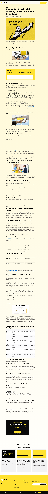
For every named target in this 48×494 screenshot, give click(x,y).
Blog (14, 483)
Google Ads (14, 150)
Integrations (18, 2)
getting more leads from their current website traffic (22, 157)
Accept (39, 492)
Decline (36, 492)
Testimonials (22, 2)
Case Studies (27, 2)
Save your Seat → (32, 0)
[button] (14, 3)
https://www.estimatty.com (14, 415)
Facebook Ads (19, 150)
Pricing (11, 2)
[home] (4, 3)
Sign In (38, 2)
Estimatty (9, 238)
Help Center (15, 484)
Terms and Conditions (16, 487)
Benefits (31, 2)
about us (24, 480)
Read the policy (16, 493)
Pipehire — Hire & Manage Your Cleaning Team (26, 482)
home (14, 480)
